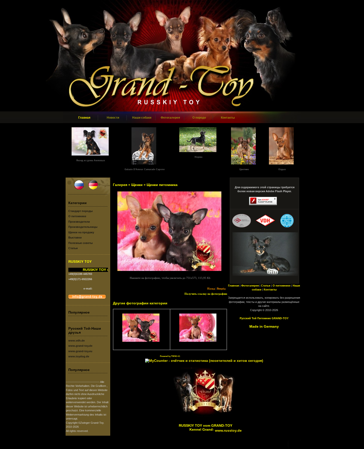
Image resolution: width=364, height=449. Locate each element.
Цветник (244, 169)
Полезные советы (80, 242)
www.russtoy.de (228, 430)
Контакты (228, 117)
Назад (211, 288)
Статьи (73, 248)
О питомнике (77, 216)
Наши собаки (141, 117)
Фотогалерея (170, 117)
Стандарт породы (80, 211)
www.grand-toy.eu (80, 351)
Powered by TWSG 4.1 (170, 356)
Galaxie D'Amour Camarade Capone (145, 169)
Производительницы (82, 226)
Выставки (75, 237)
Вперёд (221, 288)
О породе (199, 117)
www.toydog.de (78, 356)
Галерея (120, 185)
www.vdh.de (76, 340)
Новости (113, 117)
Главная (84, 117)
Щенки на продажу (81, 232)
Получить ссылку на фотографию (205, 293)
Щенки (137, 185)
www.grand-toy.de (80, 345)
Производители (79, 221)
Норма (198, 157)
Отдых (282, 169)
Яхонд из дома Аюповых (90, 160)
